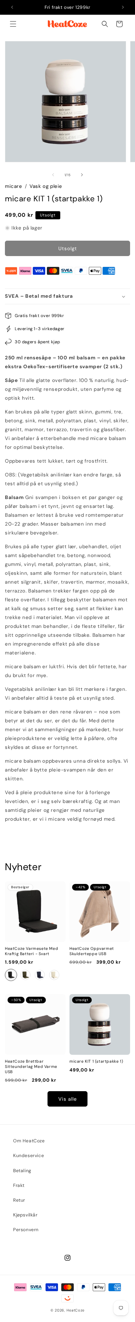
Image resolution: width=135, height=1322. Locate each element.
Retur (19, 1200)
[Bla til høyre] (82, 175)
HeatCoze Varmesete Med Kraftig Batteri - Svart (31, 951)
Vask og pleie (45, 186)
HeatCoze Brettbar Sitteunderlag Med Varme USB (31, 1066)
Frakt (19, 1185)
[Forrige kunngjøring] (12, 7)
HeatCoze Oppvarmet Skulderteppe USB (91, 951)
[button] (13, 24)
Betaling (22, 1170)
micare (13, 186)
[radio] (11, 975)
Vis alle (67, 1099)
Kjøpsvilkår (25, 1215)
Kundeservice (28, 1155)
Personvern (26, 1229)
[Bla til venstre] (53, 175)
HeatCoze (76, 1310)
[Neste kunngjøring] (123, 7)
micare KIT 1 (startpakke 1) (96, 1061)
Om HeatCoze (29, 1141)
